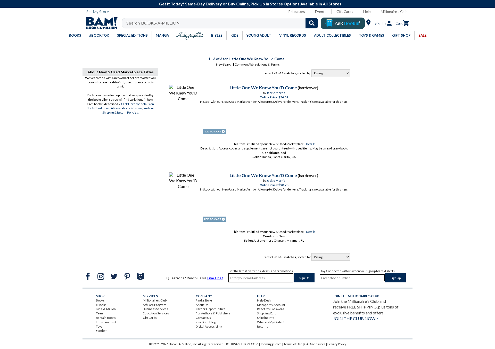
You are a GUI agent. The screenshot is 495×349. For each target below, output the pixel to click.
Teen (99, 313)
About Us (202, 305)
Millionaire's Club (394, 11)
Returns (262, 326)
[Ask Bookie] (343, 23)
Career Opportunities (210, 309)
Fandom (102, 330)
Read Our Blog (206, 322)
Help (367, 11)
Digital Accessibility (209, 326)
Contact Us (203, 318)
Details (311, 144)
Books (100, 300)
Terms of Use (293, 344)
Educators (296, 11)
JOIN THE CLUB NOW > (355, 318)
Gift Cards (344, 11)
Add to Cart (214, 131)
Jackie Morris (276, 93)
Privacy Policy (336, 344)
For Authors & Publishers (213, 313)
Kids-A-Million (106, 309)
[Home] (100, 23)
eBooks (101, 305)
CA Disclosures (314, 344)
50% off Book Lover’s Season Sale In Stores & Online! (261, 3)
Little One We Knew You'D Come (263, 87)
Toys (99, 326)
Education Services (156, 313)
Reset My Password (270, 309)
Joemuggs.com (271, 344)
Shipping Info (265, 318)
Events (320, 11)
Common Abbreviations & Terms (257, 64)
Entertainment (106, 322)
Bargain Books (106, 318)
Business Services (155, 309)
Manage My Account (271, 305)
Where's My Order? (270, 322)
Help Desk (264, 300)
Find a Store (204, 300)
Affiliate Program (154, 305)
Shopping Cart (266, 313)
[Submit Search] (312, 23)
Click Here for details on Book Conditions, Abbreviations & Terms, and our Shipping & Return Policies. (120, 108)
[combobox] (223, 23)
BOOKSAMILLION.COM (241, 344)
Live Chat (215, 278)
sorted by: (304, 73)
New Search (224, 64)
